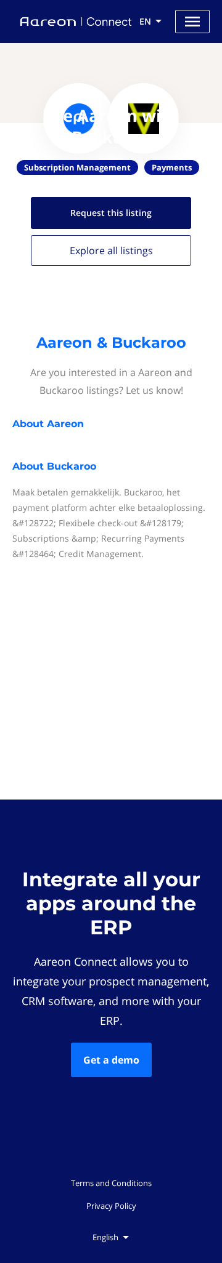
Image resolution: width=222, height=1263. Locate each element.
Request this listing (111, 213)
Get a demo (111, 1060)
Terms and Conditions (111, 1183)
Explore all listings (111, 250)
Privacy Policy (111, 1205)
